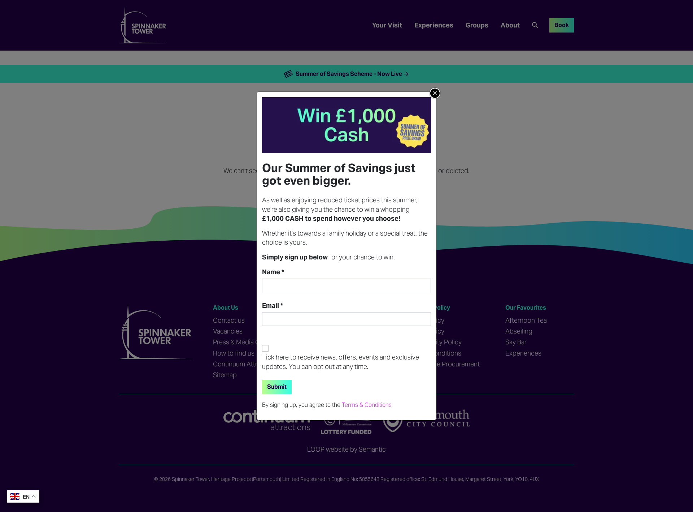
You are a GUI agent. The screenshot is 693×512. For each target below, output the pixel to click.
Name (273, 272)
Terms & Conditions (367, 404)
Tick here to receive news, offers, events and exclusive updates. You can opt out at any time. (340, 361)
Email (272, 305)
